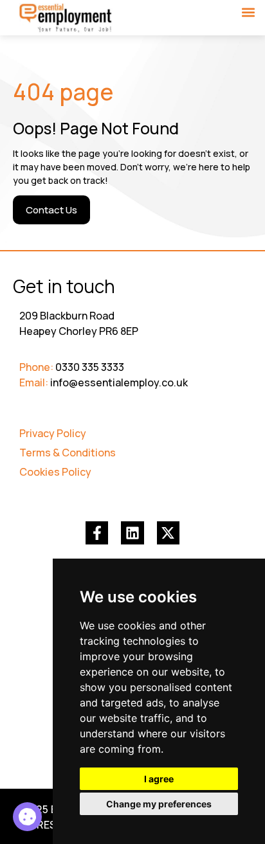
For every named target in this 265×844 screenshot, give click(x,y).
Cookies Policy (55, 472)
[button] (248, 11)
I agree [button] (159, 778)
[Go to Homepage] (66, 18)
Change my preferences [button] (159, 803)
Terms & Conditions (67, 452)
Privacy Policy (52, 433)
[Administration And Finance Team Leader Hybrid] (27, 816)
